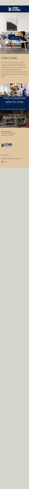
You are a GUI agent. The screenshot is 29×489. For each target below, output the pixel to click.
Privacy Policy (4, 155)
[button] (14, 38)
